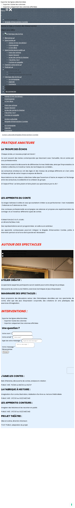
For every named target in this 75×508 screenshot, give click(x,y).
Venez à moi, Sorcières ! (18, 43)
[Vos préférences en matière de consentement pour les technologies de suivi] (71, 504)
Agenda (12, 82)
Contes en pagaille (16, 62)
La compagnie (14, 79)
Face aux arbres (15, 52)
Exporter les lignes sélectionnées (13, 2)
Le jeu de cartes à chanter (19, 57)
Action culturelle (11, 19)
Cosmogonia (13, 45)
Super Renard (14, 55)
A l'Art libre (13, 48)
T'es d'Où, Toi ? (14, 60)
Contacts (12, 84)
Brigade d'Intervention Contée (16, 22)
